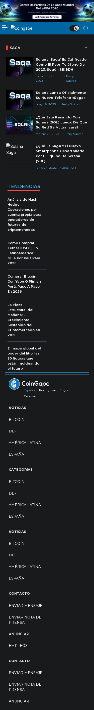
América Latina (25, 442)
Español (29, 390)
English (65, 390)
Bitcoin (17, 419)
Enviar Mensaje (25, 605)
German (30, 396)
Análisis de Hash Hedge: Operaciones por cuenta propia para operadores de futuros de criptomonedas (24, 214)
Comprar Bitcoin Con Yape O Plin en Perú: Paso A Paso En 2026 (24, 283)
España (16, 454)
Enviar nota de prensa (25, 620)
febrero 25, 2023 (47, 134)
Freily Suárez (70, 104)
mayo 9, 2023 (46, 104)
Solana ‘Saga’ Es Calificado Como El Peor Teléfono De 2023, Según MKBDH (61, 64)
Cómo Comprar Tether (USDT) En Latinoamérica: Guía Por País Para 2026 (24, 253)
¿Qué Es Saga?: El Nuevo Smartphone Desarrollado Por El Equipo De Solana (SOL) (60, 153)
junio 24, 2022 (46, 167)
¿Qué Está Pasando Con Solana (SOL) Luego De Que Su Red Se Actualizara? (61, 122)
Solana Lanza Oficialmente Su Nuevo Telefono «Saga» (61, 95)
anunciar (19, 634)
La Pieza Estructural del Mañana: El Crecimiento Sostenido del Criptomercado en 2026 (24, 320)
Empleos (18, 645)
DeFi (13, 431)
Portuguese (47, 390)
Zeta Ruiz (69, 167)
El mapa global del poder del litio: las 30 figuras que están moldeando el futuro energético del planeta (24, 363)
